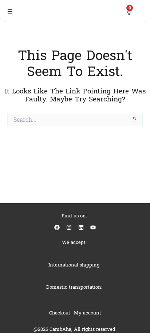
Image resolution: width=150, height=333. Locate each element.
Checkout (59, 313)
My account (87, 313)
